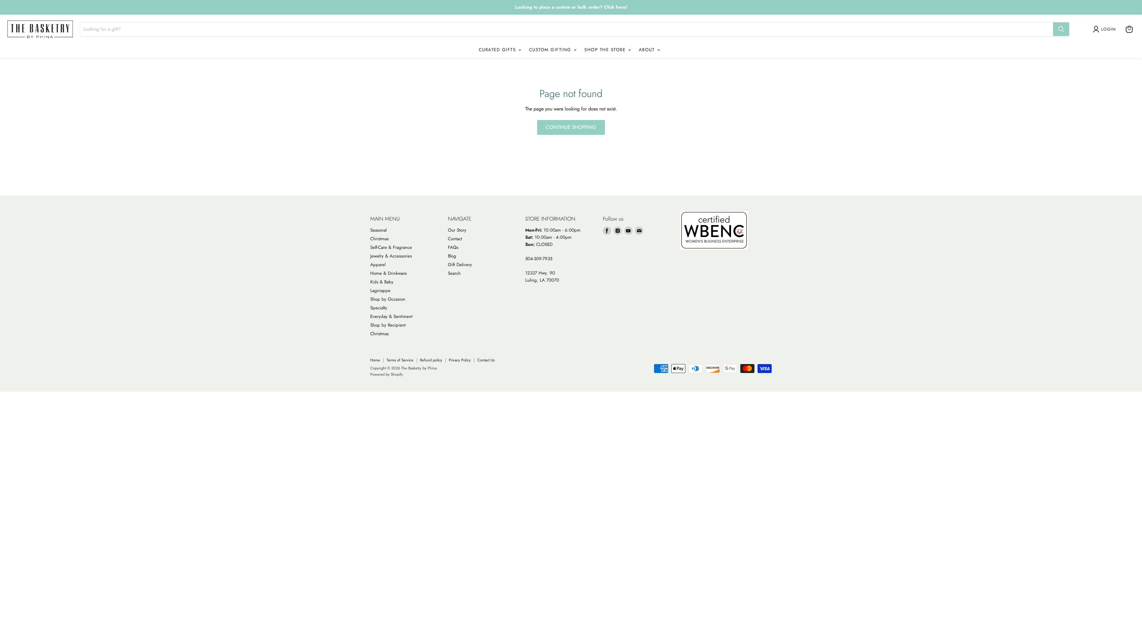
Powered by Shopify (386, 374)
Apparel (377, 264)
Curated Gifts (498, 49)
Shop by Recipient (388, 325)
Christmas (379, 238)
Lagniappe (380, 290)
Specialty (378, 308)
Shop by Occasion (387, 299)
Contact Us (486, 360)
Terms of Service (400, 360)
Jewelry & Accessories (391, 256)
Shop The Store (606, 49)
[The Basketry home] (40, 29)
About (648, 49)
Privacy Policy (460, 360)
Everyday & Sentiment (391, 316)
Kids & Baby (381, 282)
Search (454, 273)
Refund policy (431, 360)
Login (1108, 29)
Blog (452, 256)
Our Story (457, 230)
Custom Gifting (551, 49)
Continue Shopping (571, 127)
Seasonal (378, 230)
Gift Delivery (460, 264)
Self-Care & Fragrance (391, 247)
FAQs (453, 247)
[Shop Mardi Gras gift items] (571, 7)
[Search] (1061, 29)
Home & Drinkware (388, 273)
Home (375, 360)
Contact (455, 238)
